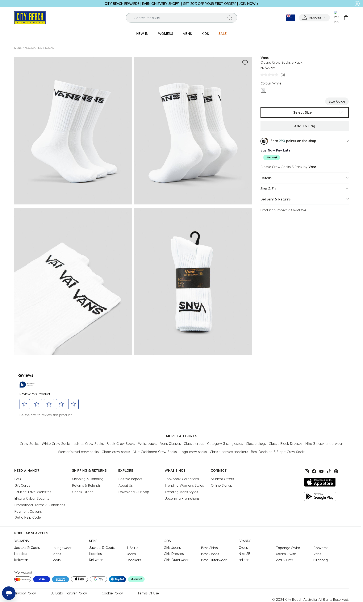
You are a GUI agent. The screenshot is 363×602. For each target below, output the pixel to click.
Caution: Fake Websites (32, 492)
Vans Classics (170, 443)
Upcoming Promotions (182, 498)
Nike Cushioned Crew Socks (155, 452)
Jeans (56, 554)
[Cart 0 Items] (346, 17)
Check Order (82, 492)
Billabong (320, 560)
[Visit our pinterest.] (335, 471)
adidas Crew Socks (89, 443)
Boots (56, 560)
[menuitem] (142, 33)
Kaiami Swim (286, 554)
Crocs (243, 547)
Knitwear (21, 560)
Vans (317, 554)
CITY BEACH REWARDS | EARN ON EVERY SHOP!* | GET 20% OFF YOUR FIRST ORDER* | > (181, 3)
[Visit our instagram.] (306, 471)
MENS (17, 47)
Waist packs (147, 443)
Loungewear (62, 548)
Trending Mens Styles (181, 492)
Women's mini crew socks (78, 452)
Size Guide (337, 101)
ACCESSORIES (33, 47)
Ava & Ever (284, 560)
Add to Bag (304, 126)
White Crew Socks (56, 443)
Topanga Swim (288, 548)
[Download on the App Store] (320, 482)
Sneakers (133, 560)
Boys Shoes (210, 554)
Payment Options (28, 511)
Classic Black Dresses (285, 443)
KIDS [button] (205, 34)
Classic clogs (256, 443)
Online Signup (221, 485)
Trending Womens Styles (184, 485)
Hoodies (20, 554)
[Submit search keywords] (230, 17)
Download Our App (133, 492)
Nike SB (244, 554)
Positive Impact (130, 479)
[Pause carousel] (357, 3)
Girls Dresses (174, 554)
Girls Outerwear (176, 560)
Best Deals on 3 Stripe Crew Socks (278, 452)
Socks (49, 47)
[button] (314, 17)
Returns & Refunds (86, 485)
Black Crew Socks (121, 443)
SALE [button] (222, 34)
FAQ (17, 479)
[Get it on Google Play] (320, 496)
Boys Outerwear (214, 560)
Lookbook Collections (182, 479)
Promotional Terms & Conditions (39, 505)
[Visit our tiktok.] (328, 471)
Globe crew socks (116, 452)
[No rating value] (270, 74)
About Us (125, 485)
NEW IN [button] (142, 34)
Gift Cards (22, 485)
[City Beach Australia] (30, 17)
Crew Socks (29, 443)
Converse (321, 548)
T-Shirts (132, 548)
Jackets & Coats (27, 547)
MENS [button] (187, 34)
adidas (244, 560)
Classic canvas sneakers (229, 452)
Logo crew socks (193, 452)
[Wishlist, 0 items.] (336, 17)
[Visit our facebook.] (313, 471)
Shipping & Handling (87, 479)
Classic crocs (194, 443)
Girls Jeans (172, 547)
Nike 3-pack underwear (324, 443)
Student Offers (222, 479)
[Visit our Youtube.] (321, 471)
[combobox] (181, 17)
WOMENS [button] (165, 34)
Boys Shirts (209, 548)
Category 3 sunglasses (225, 443)
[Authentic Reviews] (28, 384)
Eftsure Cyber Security (31, 498)
